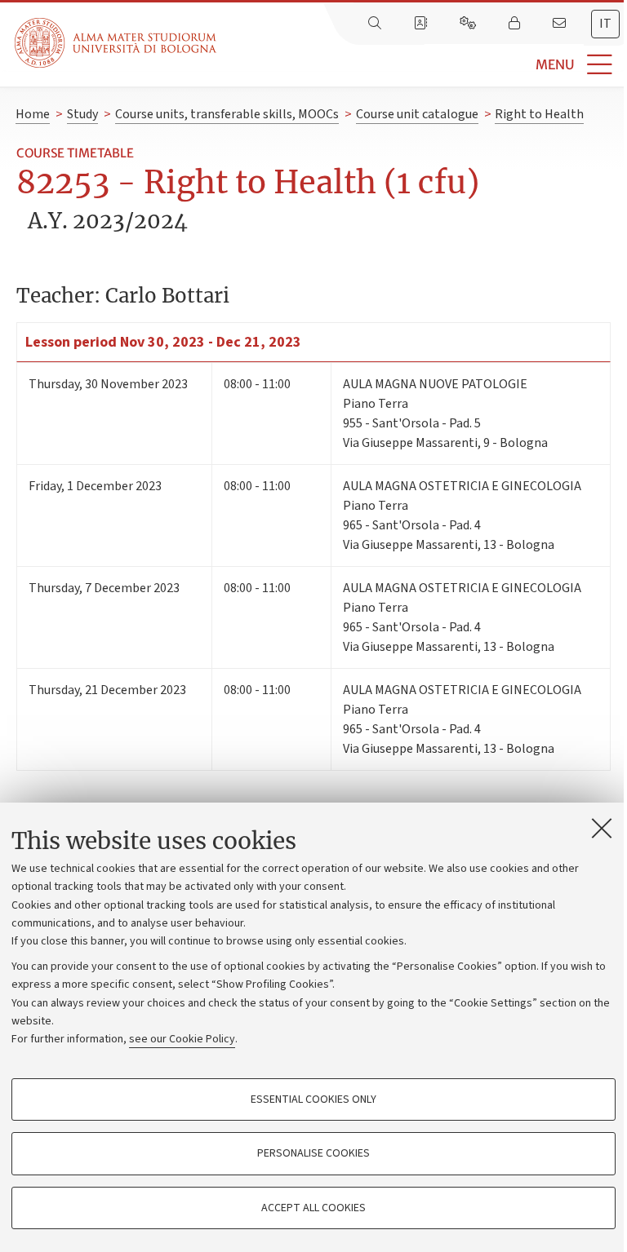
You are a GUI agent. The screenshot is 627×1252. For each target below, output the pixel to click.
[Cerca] (376, 24)
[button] (421, 65)
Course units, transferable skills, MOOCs (227, 114)
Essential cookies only (313, 1099)
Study (82, 114)
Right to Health (539, 114)
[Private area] (516, 24)
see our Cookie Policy (182, 1039)
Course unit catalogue (417, 114)
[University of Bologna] (117, 43)
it (605, 24)
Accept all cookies (313, 1208)
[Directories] (422, 24)
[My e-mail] (561, 24)
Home (33, 114)
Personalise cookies (313, 1153)
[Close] (602, 828)
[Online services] (469, 24)
